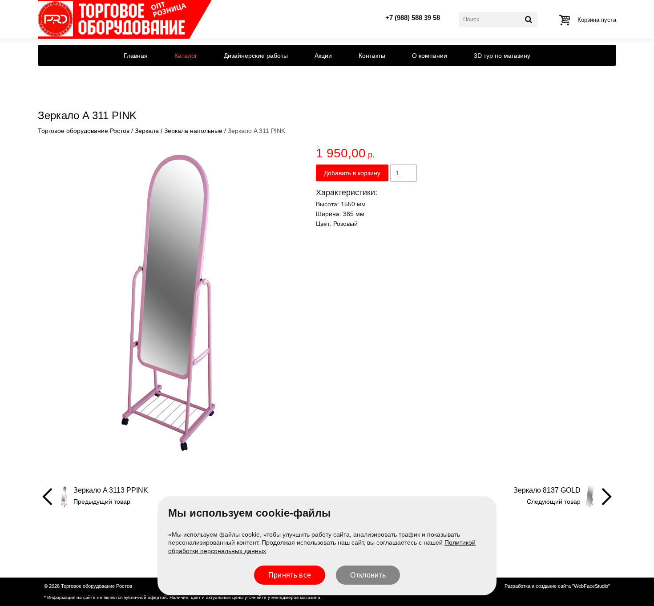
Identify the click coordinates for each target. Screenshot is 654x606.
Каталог (185, 55)
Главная (136, 55)
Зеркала (147, 130)
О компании (429, 55)
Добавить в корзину (352, 173)
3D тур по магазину (502, 55)
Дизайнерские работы (256, 55)
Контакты (372, 55)
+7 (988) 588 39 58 (412, 17)
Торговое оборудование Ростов (83, 130)
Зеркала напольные (193, 130)
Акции (323, 55)
